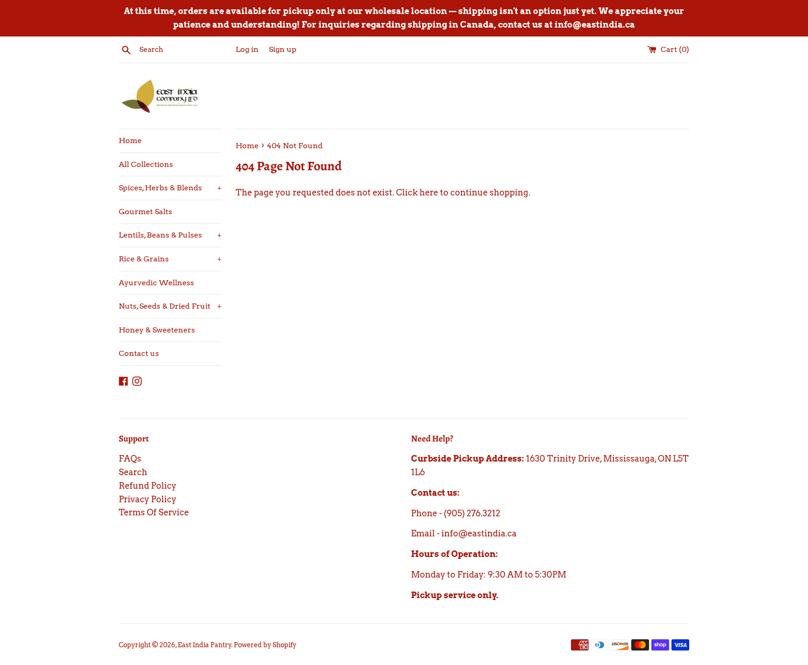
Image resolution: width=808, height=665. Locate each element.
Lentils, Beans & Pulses (170, 235)
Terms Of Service (154, 512)
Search (133, 472)
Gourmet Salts (145, 211)
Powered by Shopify (265, 645)
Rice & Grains (170, 258)
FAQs (130, 458)
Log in (247, 49)
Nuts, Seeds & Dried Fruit (170, 306)
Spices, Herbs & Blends (170, 187)
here (428, 192)
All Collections (146, 164)
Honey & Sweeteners (157, 329)
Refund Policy (147, 486)
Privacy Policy (147, 499)
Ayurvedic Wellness (156, 282)
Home (130, 140)
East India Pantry (204, 645)
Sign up (282, 49)
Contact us (139, 353)
